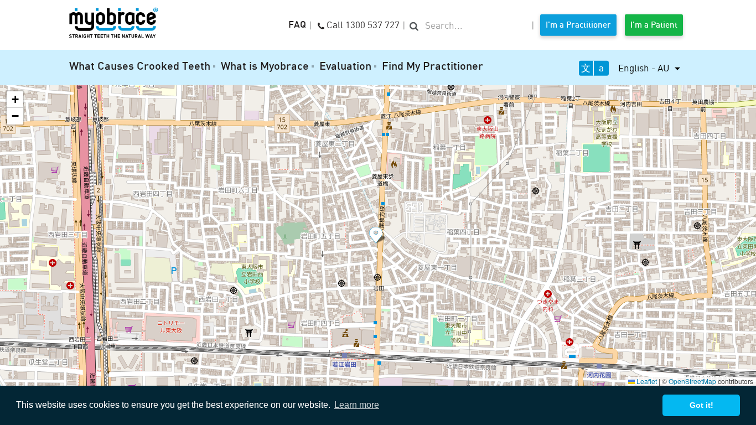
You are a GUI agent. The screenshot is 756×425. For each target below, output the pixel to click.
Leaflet (646, 381)
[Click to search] (414, 25)
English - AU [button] (645, 68)
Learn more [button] (356, 405)
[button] (378, 236)
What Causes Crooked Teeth (139, 67)
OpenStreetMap (692, 381)
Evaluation (345, 67)
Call (362, 24)
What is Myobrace (265, 67)
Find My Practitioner (432, 67)
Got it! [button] (701, 405)
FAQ (297, 25)
